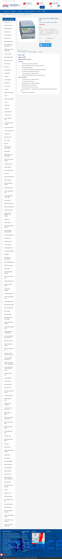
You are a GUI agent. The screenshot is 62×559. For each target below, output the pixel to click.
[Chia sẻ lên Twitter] (47, 41)
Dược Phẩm (24, 534)
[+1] (49, 41)
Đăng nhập (49, 8)
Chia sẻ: (40, 41)
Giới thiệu (13, 11)
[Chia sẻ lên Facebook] (45, 41)
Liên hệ (44, 11)
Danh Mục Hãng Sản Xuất (30, 11)
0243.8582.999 (29, 4)
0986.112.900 (42, 4)
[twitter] (54, 1)
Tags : (40, 38)
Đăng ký (53, 8)
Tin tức (39, 11)
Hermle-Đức (28, 59)
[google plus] (58, 1)
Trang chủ (6, 11)
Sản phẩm (20, 11)
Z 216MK (24, 57)
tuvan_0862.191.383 (49, 38)
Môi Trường (24, 536)
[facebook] (56, 1)
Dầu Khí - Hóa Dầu (26, 542)
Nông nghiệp (24, 537)
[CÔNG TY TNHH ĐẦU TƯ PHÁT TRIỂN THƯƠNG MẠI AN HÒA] (11, 5)
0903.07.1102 (55, 4)
